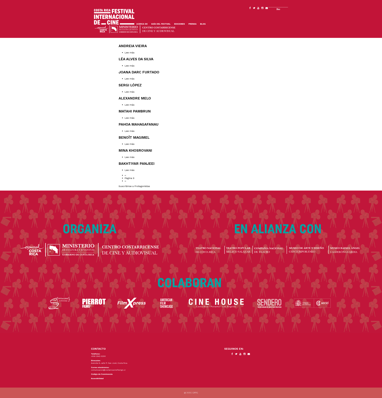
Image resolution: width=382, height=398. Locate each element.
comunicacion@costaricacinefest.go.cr (108, 370)
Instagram (262, 8)
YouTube (258, 8)
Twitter (254, 8)
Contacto (266, 8)
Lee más (134, 52)
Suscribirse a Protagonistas (134, 186)
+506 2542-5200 (98, 356)
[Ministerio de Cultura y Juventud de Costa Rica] (135, 29)
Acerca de (142, 24)
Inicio (114, 17)
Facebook (250, 8)
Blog (203, 24)
